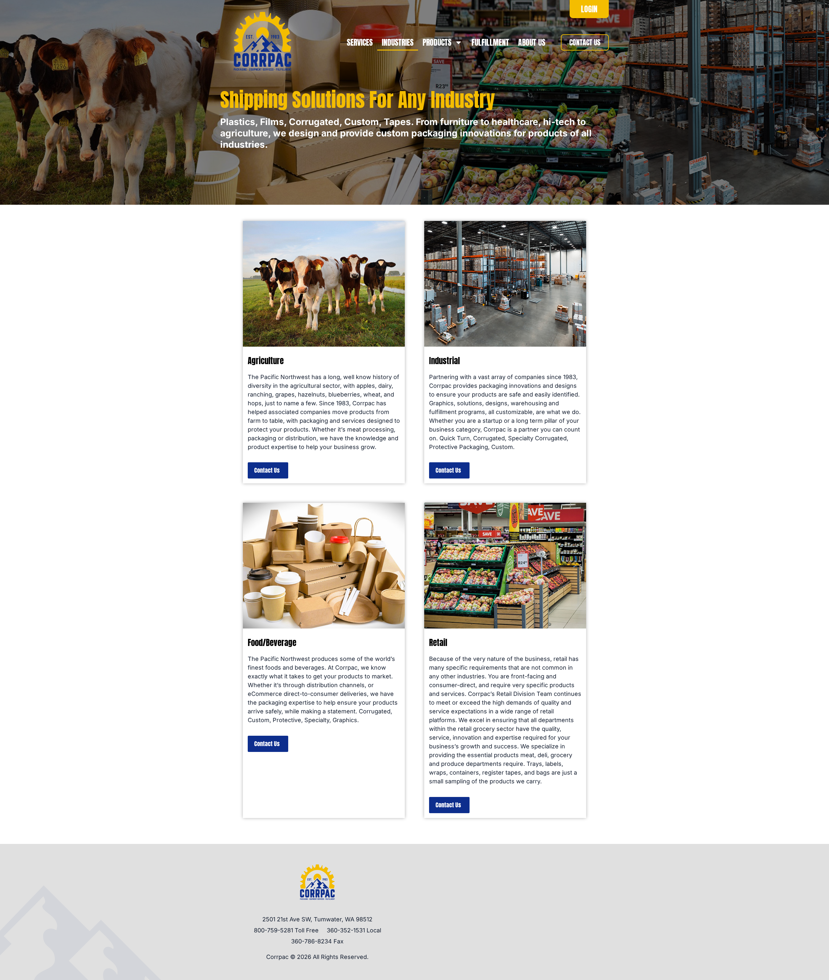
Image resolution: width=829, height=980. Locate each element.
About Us (531, 42)
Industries (398, 42)
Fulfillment (490, 42)
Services (360, 42)
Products (437, 42)
